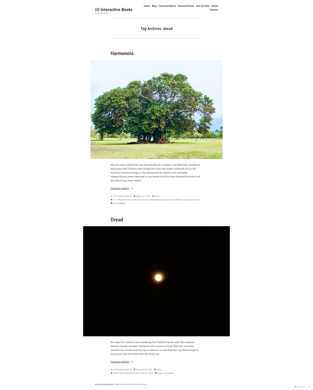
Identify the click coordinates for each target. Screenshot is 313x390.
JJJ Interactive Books (114, 9)
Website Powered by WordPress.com (131, 384)
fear (121, 373)
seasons (191, 199)
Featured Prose (186, 6)
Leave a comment (165, 373)
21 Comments (119, 203)
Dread (117, 219)
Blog (154, 6)
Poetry (178, 199)
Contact (214, 10)
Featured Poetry (167, 6)
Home (147, 6)
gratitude (159, 199)
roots (184, 199)
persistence (129, 373)
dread (151, 199)
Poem (157, 196)
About (215, 6)
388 (119, 199)
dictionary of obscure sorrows (135, 199)
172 (114, 199)
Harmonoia (122, 53)
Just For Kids (203, 6)
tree (198, 199)
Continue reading (120, 188)
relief (150, 373)
